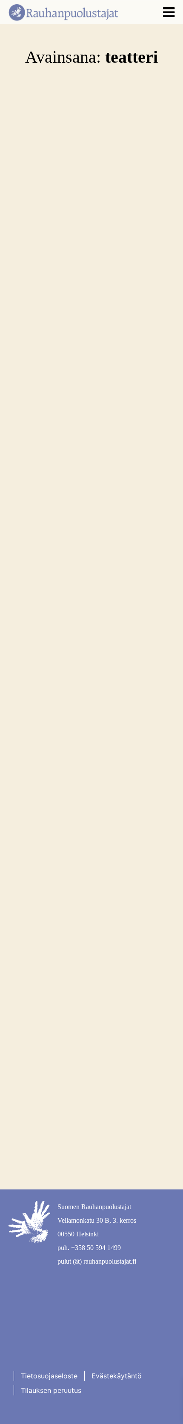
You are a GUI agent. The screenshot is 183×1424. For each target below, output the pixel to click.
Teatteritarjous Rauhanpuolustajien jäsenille (82, 1097)
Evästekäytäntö (117, 1376)
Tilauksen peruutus (51, 1390)
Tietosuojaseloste (49, 1376)
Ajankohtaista (48, 1077)
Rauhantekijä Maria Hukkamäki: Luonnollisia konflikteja (74, 888)
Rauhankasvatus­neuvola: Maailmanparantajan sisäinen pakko (84, 496)
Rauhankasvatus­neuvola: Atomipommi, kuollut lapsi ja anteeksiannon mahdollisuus (82, 678)
